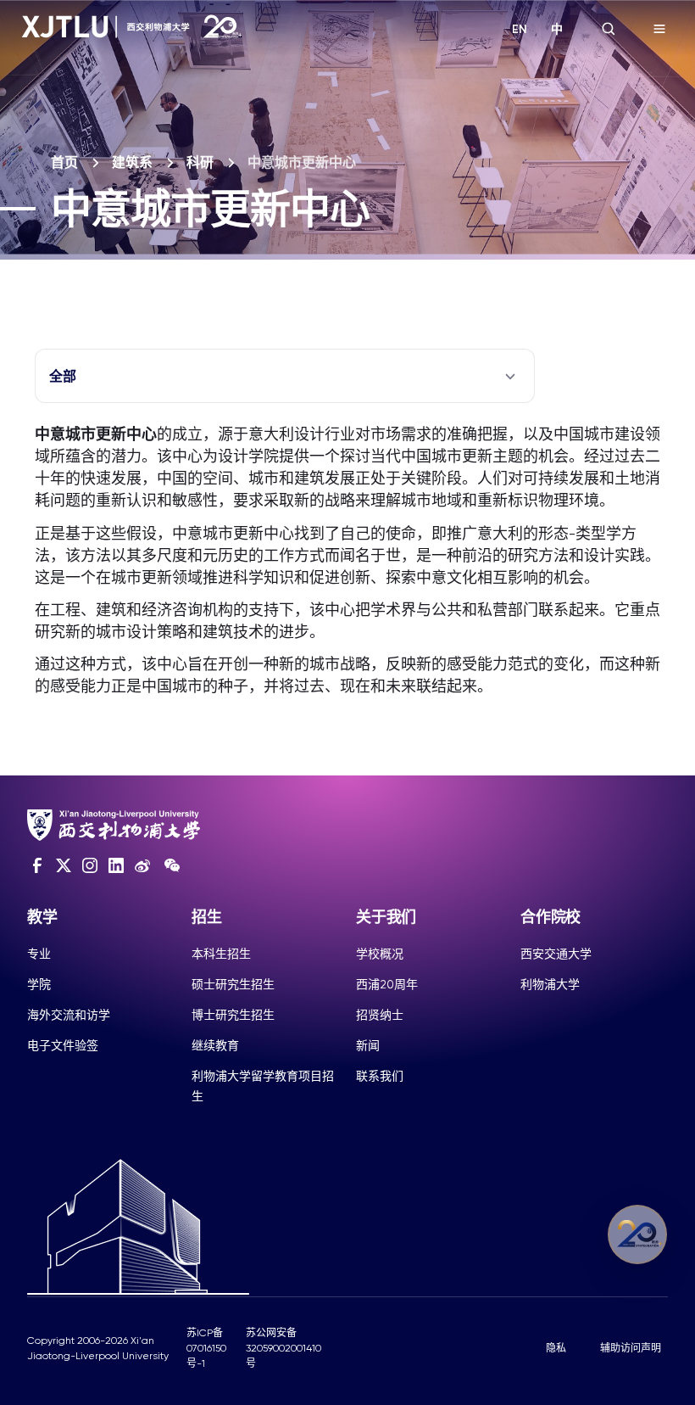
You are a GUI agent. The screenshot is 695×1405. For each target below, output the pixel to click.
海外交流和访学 (68, 1015)
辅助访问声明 (630, 1348)
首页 (64, 162)
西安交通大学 (556, 953)
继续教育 (215, 1045)
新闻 (368, 1045)
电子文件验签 (62, 1045)
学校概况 (379, 953)
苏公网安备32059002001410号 (283, 1348)
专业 (39, 953)
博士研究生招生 (233, 1015)
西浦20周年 (387, 984)
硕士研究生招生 (233, 984)
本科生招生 (221, 953)
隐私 (556, 1348)
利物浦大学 (550, 984)
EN (519, 29)
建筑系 (132, 162)
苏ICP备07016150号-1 (206, 1348)
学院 (39, 984)
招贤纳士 (379, 1015)
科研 (200, 162)
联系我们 (379, 1076)
